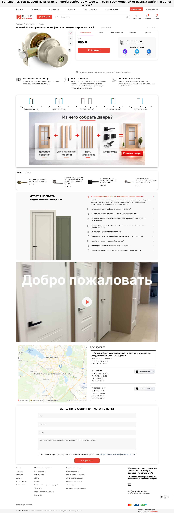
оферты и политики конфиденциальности (117, 454)
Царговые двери (72, 471)
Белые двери (39, 475)
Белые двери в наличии (75, 475)
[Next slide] (69, 50)
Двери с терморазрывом (75, 481)
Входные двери (40, 471)
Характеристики (117, 32)
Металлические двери (74, 478)
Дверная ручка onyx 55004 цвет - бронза (37, 180)
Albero (36, 478)
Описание (132, 32)
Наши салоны (136, 9)
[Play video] (87, 302)
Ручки (41, 24)
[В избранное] (70, 32)
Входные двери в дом (74, 468)
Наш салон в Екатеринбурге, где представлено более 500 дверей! (142, 478)
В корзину (95, 50)
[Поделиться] (70, 43)
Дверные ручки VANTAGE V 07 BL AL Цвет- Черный (108, 180)
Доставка (54, 9)
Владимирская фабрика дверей (46, 485)
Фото (101, 32)
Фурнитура (30, 24)
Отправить (87, 460)
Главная (19, 24)
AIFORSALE (153, 512)
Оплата (71, 9)
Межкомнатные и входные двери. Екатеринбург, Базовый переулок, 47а (142, 470)
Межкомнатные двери (42, 468)
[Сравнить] (70, 38)
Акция (19, 9)
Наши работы (90, 9)
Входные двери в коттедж (44, 492)
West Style (38, 488)
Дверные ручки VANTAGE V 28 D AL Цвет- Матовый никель (146, 180)
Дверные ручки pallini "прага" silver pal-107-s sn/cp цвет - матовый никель (74, 181)
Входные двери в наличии (76, 488)
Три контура (70, 485)
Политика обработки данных (166, 497)
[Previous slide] (19, 50)
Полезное (38, 495)
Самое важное (85, 32)
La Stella (37, 481)
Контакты (36, 9)
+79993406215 (152, 9)
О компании (112, 9)
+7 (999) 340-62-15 (137, 491)
